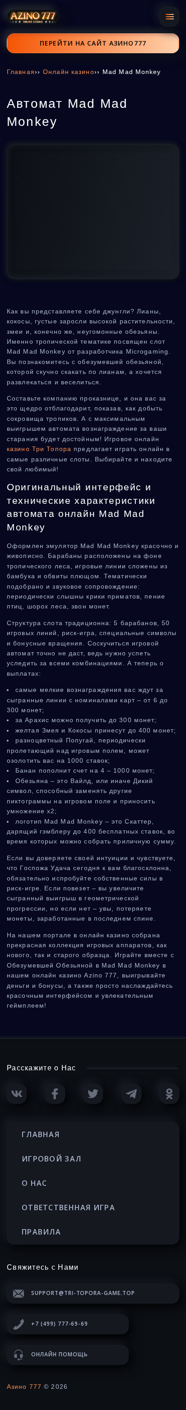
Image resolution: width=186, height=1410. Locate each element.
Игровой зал (51, 1159)
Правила (41, 1232)
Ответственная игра (68, 1207)
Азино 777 (24, 1386)
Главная (41, 1134)
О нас (34, 1183)
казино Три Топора (39, 448)
